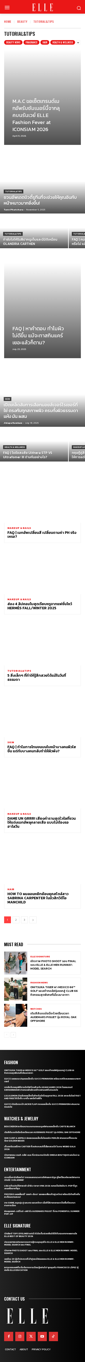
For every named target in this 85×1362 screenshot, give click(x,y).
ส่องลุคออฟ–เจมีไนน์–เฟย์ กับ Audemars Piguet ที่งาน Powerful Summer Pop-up (41, 1212)
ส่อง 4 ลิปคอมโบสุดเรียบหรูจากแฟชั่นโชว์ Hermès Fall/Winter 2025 (39, 606)
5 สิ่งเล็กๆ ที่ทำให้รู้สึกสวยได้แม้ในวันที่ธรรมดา (36, 677)
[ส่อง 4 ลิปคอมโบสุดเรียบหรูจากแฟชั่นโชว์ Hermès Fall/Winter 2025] (42, 571)
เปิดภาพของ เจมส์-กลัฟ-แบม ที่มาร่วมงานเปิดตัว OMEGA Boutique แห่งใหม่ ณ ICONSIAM (41, 1156)
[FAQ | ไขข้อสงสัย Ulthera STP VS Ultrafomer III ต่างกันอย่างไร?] (34, 444)
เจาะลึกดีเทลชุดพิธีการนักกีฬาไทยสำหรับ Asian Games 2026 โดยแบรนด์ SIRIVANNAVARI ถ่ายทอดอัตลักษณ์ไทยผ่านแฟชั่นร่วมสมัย (38, 1088)
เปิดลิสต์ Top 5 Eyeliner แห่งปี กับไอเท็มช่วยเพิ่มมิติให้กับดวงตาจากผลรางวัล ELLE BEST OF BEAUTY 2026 (40, 1235)
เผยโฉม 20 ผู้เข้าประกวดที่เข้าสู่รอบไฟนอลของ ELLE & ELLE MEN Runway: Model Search (39, 1260)
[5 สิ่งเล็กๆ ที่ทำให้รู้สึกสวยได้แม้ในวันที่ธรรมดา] (42, 642)
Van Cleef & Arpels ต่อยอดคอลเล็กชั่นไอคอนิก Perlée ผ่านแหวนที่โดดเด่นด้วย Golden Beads (40, 1139)
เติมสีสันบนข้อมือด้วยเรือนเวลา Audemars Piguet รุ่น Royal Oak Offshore (53, 1017)
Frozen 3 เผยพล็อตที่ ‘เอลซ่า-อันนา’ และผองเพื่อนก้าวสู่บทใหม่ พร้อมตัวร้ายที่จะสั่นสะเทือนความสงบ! (42, 1196)
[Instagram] (19, 1336)
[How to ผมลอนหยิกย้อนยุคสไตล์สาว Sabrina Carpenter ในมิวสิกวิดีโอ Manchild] (42, 861)
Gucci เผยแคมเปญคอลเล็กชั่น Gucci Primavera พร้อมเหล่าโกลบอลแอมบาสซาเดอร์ (42, 1080)
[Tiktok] (53, 1336)
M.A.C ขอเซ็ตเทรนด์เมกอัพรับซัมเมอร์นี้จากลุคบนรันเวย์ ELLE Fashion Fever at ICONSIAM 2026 (36, 115)
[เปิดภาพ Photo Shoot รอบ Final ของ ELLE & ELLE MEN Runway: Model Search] (15, 963)
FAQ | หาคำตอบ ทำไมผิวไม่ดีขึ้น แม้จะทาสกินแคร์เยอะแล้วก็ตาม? (38, 335)
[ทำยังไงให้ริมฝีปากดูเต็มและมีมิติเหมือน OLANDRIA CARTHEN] (34, 231)
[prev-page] (6, 1035)
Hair (44, 42)
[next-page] (33, 919)
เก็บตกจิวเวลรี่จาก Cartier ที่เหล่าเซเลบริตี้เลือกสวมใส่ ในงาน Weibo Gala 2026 (40, 1148)
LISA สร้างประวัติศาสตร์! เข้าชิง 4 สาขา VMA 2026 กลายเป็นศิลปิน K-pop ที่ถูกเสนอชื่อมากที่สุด (40, 1187)
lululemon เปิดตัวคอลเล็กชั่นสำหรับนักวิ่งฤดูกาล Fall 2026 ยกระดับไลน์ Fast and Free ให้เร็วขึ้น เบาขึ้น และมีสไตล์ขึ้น (42, 1097)
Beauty (22, 21)
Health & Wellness (62, 42)
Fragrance (31, 42)
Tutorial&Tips (13, 191)
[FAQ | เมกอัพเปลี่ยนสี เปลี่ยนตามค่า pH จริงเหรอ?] (42, 499)
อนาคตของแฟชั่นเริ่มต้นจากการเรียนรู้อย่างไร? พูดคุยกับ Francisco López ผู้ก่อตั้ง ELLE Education (41, 1269)
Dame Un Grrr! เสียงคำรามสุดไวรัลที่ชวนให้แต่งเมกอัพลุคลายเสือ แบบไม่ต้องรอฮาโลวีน (41, 822)
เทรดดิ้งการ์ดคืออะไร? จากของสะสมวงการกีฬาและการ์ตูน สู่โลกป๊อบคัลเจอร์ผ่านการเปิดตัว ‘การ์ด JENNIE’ (42, 1179)
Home (7, 21)
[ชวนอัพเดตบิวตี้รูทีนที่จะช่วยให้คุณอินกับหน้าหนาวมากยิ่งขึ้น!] (42, 186)
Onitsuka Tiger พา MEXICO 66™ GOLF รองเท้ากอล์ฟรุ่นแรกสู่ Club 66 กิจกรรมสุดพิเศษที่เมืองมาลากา (54, 991)
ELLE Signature (40, 956)
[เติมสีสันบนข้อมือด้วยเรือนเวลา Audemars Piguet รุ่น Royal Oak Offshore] (15, 1015)
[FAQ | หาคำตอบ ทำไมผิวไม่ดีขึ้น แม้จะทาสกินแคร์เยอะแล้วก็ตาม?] (42, 310)
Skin (7, 399)
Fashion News (39, 983)
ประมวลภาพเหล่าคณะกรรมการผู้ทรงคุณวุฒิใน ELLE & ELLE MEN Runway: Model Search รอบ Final (39, 1243)
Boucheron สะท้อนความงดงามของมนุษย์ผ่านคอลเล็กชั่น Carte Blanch (39, 1126)
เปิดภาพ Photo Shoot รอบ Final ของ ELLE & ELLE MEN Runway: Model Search (53, 965)
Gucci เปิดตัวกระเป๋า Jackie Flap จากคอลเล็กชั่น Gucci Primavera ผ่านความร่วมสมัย (42, 1105)
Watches (36, 1009)
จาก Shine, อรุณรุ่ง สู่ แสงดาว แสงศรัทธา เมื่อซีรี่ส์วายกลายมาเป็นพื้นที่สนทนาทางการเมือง (39, 1204)
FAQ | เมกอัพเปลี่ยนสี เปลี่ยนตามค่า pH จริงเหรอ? (41, 534)
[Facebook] (8, 1336)
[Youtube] (42, 1336)
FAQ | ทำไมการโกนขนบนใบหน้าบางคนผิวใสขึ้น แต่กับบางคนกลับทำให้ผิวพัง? (41, 749)
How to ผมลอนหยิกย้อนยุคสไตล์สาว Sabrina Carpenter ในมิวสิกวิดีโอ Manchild (37, 898)
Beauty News (13, 42)
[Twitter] (30, 1336)
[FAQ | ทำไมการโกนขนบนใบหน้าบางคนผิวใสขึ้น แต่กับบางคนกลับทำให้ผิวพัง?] (42, 714)
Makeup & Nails (19, 528)
